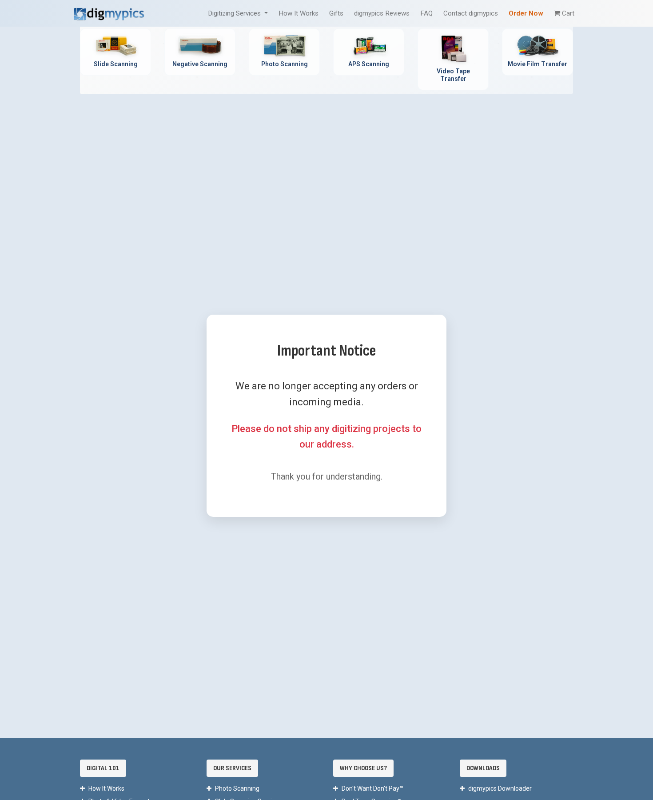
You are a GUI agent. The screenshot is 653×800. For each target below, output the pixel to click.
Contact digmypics (470, 13)
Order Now (526, 13)
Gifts (336, 13)
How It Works (299, 13)
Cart (568, 13)
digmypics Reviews (382, 13)
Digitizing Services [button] (235, 13)
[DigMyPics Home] (108, 13)
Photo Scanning (237, 788)
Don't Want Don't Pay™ (372, 788)
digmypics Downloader (500, 788)
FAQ (426, 13)
